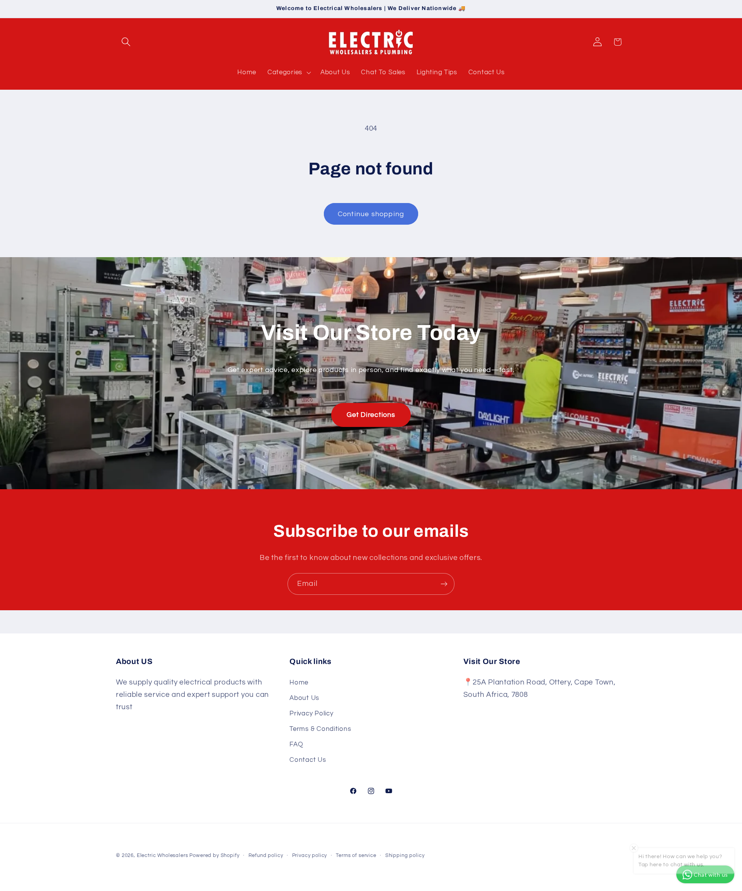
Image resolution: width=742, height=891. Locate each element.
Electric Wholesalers (162, 855)
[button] (126, 42)
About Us (304, 698)
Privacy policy (309, 855)
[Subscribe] (444, 584)
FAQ (296, 744)
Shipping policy (405, 855)
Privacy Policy (311, 713)
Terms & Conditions (320, 728)
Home (298, 682)
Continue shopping (371, 214)
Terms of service (356, 855)
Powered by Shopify (214, 855)
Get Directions (371, 414)
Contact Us (307, 759)
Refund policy (265, 855)
